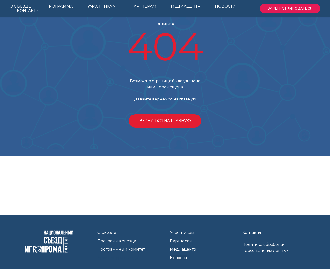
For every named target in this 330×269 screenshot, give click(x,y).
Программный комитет (121, 249)
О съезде (106, 232)
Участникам (182, 232)
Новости (178, 257)
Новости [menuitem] (225, 6)
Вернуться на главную (165, 120)
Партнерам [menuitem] (143, 6)
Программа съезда (116, 241)
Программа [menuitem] (59, 6)
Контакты (251, 232)
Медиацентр (183, 249)
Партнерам (181, 241)
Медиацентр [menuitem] (186, 6)
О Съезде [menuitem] (20, 6)
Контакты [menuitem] (28, 10)
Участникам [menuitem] (101, 6)
